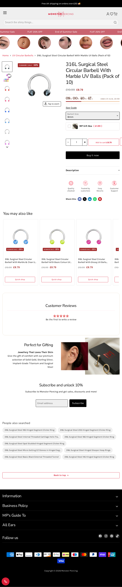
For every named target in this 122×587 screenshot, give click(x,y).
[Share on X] (85, 199)
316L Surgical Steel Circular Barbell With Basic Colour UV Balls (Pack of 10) (55, 261)
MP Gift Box (90, 126)
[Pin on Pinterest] (100, 199)
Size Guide (71, 107)
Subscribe (78, 403)
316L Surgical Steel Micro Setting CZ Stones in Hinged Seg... (33, 450)
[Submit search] (115, 22)
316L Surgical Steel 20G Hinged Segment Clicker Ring (85, 430)
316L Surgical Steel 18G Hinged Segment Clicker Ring (29, 430)
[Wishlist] (111, 14)
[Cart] (115, 14)
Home (5, 55)
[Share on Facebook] (79, 199)
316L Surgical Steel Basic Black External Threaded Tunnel (32, 457)
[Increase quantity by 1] (84, 142)
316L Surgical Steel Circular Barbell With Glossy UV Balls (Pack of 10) (92, 261)
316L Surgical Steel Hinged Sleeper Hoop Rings (88, 450)
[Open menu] (5, 14)
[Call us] (6, 581)
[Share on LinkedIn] (90, 199)
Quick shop (20, 279)
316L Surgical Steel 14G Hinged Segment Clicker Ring (89, 457)
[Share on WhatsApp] (95, 199)
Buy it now (93, 155)
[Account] (108, 14)
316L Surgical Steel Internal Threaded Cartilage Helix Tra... (32, 437)
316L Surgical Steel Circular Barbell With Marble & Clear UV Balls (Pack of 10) (20, 261)
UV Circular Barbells (22, 55)
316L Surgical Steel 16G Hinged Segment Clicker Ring (89, 437)
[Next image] (7, 147)
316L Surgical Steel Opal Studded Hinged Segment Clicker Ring (34, 443)
